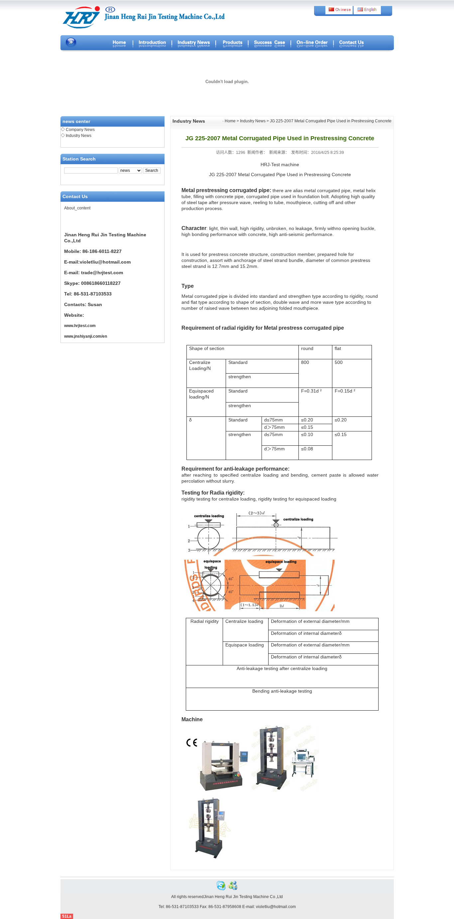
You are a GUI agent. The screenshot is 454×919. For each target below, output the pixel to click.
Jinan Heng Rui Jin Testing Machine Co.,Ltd (243, 896)
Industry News (78, 135)
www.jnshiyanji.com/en (85, 336)
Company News (80, 129)
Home (230, 121)
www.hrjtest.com (80, 325)
